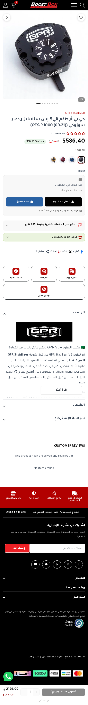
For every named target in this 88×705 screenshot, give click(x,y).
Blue (72, 160)
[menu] (74, 5)
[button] (75, 133)
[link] (79, 564)
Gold (53, 160)
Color (80, 150)
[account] (5, 5)
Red (63, 160)
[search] (82, 5)
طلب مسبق (22, 202)
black (81, 160)
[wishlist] (81, 17)
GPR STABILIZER (75, 113)
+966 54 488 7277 (16, 512)
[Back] (6, 17)
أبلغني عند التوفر (61, 202)
